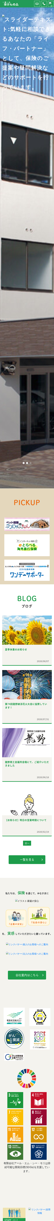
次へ (27, 843)
